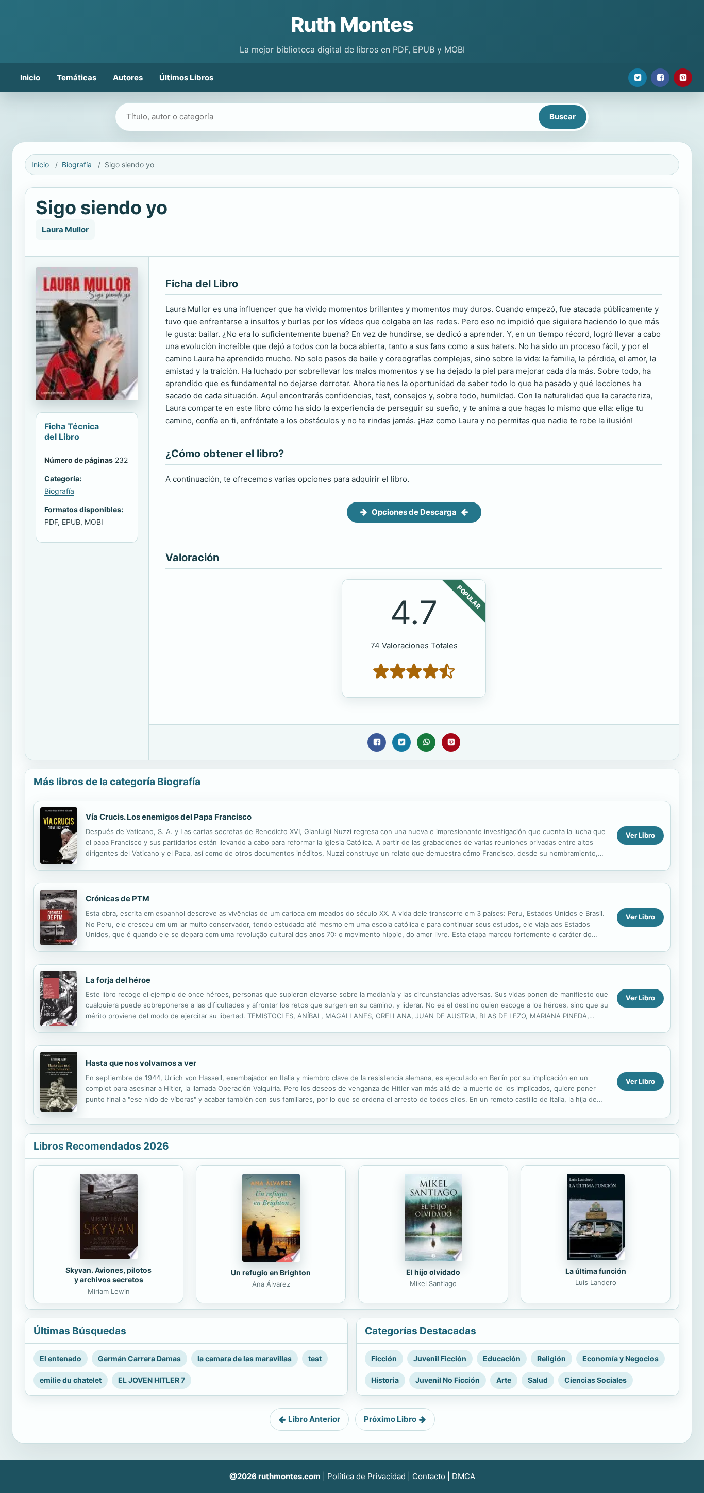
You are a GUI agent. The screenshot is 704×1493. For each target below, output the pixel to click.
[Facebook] (660, 77)
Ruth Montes (352, 24)
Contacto (428, 1476)
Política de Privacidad (366, 1476)
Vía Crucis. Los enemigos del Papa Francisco (169, 817)
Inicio (30, 77)
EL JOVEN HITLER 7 (151, 1380)
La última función (595, 1270)
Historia (385, 1380)
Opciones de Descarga (414, 512)
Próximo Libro (390, 1419)
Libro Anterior (314, 1419)
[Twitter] (637, 77)
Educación (502, 1358)
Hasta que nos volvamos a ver (141, 1063)
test (315, 1358)
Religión (551, 1358)
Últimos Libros (186, 77)
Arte (503, 1380)
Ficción (384, 1358)
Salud (538, 1380)
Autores (128, 77)
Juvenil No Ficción (447, 1380)
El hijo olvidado (433, 1272)
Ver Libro (640, 835)
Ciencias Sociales (595, 1380)
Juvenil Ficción (439, 1358)
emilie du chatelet (71, 1380)
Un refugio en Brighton (271, 1272)
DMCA (463, 1476)
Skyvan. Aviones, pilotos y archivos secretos (108, 1274)
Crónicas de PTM (117, 899)
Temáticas (76, 77)
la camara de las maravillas (244, 1358)
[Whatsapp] (426, 742)
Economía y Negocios (620, 1358)
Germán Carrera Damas (139, 1358)
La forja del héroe (118, 980)
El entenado (60, 1358)
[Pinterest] (683, 77)
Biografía (77, 164)
